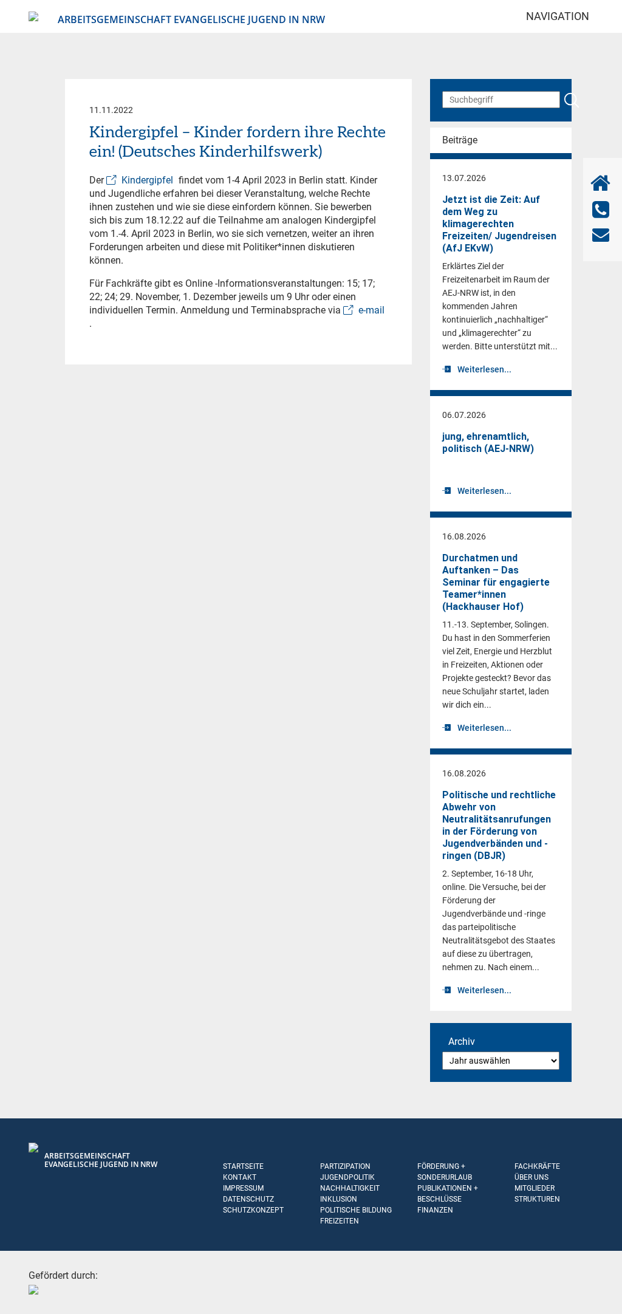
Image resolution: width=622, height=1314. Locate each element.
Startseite (243, 1166)
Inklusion (338, 1199)
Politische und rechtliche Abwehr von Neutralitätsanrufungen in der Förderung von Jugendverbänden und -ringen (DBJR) (499, 825)
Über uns (531, 1177)
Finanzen (435, 1210)
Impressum (243, 1188)
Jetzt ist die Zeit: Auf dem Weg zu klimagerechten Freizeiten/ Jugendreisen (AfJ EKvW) (499, 224)
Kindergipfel (147, 180)
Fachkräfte (537, 1166)
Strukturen (537, 1199)
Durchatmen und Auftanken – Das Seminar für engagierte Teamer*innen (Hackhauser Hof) (496, 582)
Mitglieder (534, 1188)
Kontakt (239, 1177)
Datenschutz (248, 1199)
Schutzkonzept (253, 1210)
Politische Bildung (356, 1210)
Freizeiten (339, 1221)
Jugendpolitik (347, 1177)
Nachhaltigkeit (350, 1188)
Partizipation (345, 1166)
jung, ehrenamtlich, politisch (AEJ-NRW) (488, 442)
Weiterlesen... (484, 369)
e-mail (371, 310)
